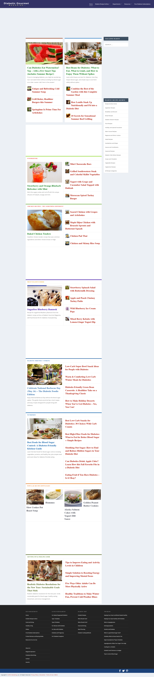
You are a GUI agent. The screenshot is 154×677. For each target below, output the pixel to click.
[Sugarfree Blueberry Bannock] (44, 295)
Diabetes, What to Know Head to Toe (113, 636)
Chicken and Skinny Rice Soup (85, 243)
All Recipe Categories (111, 171)
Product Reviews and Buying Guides (34, 636)
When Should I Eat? (82, 622)
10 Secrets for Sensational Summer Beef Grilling (83, 117)
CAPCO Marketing (12, 675)
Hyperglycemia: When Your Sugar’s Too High (115, 643)
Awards (28, 662)
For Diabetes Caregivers (58, 636)
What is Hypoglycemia (109, 622)
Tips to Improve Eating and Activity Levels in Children (82, 564)
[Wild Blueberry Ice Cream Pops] (67, 308)
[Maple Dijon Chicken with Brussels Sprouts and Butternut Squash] (67, 222)
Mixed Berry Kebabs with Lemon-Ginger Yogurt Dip (82, 320)
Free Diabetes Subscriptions (142, 4)
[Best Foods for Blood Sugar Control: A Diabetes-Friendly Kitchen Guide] (44, 428)
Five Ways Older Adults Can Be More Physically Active (80, 585)
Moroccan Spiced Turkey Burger (82, 197)
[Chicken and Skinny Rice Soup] (67, 243)
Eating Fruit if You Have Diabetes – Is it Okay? (82, 476)
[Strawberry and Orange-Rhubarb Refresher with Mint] (44, 172)
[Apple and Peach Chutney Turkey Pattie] (67, 298)
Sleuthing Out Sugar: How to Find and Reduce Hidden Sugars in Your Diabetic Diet (82, 450)
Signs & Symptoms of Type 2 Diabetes (113, 640)
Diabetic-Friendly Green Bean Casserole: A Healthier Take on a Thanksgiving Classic (81, 390)
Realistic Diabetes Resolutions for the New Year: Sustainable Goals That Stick (43, 587)
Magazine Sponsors (30, 651)
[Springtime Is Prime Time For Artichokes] (29, 109)
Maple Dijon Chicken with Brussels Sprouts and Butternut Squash (80, 225)
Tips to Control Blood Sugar (111, 654)
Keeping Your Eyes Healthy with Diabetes (114, 618)
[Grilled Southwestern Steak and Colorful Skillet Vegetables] (67, 171)
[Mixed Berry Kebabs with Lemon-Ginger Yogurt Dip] (67, 319)
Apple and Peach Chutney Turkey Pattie (82, 299)
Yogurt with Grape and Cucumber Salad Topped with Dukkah (82, 185)
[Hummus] (54, 494)
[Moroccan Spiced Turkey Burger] (67, 195)
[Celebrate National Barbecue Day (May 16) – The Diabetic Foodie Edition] (44, 374)
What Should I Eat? (82, 618)
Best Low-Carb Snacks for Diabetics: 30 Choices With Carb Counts (81, 423)
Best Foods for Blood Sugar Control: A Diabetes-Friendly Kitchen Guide (41, 445)
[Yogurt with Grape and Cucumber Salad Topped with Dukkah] (67, 182)
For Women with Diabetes (58, 625)
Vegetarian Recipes (110, 167)
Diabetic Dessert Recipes (112, 119)
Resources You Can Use (31, 640)
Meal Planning (81, 629)
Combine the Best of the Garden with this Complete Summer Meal (81, 91)
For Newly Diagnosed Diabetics (59, 615)
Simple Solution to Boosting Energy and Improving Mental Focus (82, 574)
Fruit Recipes (108, 123)
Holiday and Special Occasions (113, 127)
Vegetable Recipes (110, 163)
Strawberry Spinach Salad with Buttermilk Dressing (82, 289)
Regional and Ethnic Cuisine (112, 135)
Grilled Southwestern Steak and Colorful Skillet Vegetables (85, 173)
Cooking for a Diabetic (109, 647)
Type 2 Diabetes (56, 622)
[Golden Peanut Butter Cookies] (92, 494)
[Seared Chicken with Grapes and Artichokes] (67, 212)
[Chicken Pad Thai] (67, 236)
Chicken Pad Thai (78, 236)
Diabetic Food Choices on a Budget (112, 650)
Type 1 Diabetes (56, 618)
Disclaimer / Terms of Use (46, 675)
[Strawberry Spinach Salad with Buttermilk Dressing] (67, 287)
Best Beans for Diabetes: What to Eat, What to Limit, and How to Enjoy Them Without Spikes (82, 71)
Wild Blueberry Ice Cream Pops (83, 310)
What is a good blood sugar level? (112, 633)
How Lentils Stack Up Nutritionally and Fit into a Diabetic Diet (81, 105)
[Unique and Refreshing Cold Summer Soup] (29, 89)
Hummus (50, 502)
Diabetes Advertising (31, 655)
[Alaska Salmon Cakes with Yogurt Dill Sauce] (73, 498)
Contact (28, 658)
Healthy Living (29, 625)
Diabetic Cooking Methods (84, 633)
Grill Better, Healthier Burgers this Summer (42, 100)
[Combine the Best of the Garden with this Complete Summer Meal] (68, 89)
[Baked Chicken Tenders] (44, 220)
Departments (116, 4)
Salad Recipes (109, 139)
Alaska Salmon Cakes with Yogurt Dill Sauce (72, 514)
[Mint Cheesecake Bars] (67, 164)
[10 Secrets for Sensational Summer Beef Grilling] (68, 116)
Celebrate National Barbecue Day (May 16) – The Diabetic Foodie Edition (44, 391)
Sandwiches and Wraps (111, 143)
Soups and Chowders (111, 159)
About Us (28, 648)
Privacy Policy (34, 675)
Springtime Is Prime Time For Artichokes (46, 111)
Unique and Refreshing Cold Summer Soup (45, 90)
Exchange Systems (108, 625)
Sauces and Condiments (111, 147)
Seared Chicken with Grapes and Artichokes (83, 213)
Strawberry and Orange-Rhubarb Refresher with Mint (44, 187)
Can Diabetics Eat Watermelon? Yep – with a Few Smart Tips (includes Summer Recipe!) (43, 71)
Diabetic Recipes (82, 615)
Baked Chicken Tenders (39, 233)
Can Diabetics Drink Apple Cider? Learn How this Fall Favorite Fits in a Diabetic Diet (82, 464)
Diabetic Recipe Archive (102, 4)
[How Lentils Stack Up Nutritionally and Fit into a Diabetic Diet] (68, 102)
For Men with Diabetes (57, 629)
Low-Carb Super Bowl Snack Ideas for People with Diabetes (82, 368)
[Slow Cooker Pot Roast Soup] (35, 497)
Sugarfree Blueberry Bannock (42, 309)
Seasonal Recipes (110, 151)
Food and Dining (30, 622)
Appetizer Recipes (110, 108)
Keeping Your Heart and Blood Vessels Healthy (115, 615)
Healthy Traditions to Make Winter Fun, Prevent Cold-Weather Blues (82, 595)
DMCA (56, 675)
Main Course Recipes (111, 131)
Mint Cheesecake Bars (80, 164)
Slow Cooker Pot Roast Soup (34, 509)
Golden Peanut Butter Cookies (90, 504)
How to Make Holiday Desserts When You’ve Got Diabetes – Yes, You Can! (81, 404)
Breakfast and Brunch (111, 112)
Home (91, 4)
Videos (27, 629)
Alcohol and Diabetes (109, 629)
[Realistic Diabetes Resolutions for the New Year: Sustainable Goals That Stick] (44, 570)
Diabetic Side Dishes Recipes (113, 155)
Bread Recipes (109, 115)
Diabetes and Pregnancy (58, 633)
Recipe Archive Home (111, 104)
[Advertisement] (73, 22)
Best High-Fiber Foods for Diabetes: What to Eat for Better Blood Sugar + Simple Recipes (82, 437)
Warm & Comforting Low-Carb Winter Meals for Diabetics (80, 378)
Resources (127, 4)
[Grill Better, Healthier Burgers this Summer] (29, 99)
